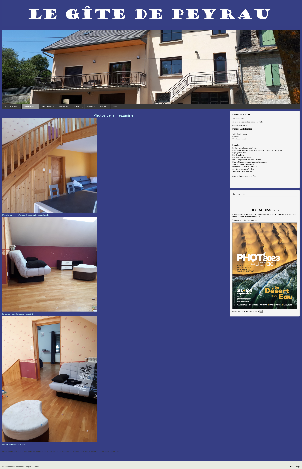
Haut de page (294, 466)
